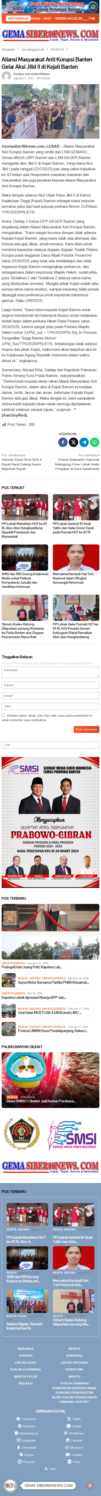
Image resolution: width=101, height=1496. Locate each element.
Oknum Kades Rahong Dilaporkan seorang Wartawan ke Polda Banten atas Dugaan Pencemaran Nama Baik (23, 630)
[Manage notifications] (90, 1485)
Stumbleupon (29, 1433)
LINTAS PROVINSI (74, 1362)
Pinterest (29, 1426)
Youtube (76, 1455)
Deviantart (29, 1447)
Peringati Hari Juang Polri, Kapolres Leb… (32, 967)
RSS (53, 1469)
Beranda (25, 1348)
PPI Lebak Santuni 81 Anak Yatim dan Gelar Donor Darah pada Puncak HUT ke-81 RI (73, 528)
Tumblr (77, 1426)
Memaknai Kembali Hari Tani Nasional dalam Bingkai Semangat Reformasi (73, 578)
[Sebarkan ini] (63, 442)
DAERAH (35, 978)
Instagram (29, 1440)
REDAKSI (26, 1383)
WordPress (76, 1433)
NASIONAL (74, 1355)
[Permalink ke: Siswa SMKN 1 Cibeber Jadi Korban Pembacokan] (50, 1080)
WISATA (74, 1376)
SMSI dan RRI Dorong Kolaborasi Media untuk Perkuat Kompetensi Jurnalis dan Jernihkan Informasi (25, 580)
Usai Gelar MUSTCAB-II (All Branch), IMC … (50, 1013)
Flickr (76, 1462)
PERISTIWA (74, 1369)
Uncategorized (13, 963)
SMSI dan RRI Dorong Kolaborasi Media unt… (23, 1279)
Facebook (29, 1419)
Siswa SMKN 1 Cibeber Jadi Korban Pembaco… (41, 1101)
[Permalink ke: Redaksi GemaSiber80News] (6, 76)
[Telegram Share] (84, 442)
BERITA (23, 978)
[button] (10, 1486)
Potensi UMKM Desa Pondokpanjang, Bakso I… (53, 1031)
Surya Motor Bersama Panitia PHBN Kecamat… (53, 982)
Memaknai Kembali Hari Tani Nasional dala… (70, 1283)
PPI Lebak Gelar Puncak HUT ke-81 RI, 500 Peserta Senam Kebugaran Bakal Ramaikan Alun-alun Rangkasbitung (76, 630)
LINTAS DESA (25, 1362)
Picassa (29, 1462)
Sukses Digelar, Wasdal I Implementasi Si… (25, 1326)
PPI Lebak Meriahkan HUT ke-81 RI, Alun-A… (26, 1239)
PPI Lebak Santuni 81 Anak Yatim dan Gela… (73, 1239)
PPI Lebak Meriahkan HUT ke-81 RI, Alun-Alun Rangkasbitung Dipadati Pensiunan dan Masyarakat (24, 530)
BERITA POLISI (16, 1316)
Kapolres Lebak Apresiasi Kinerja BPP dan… (34, 997)
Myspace (76, 1447)
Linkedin (76, 1440)
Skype (28, 1455)
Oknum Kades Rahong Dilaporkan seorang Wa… (71, 1322)
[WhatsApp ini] (94, 442)
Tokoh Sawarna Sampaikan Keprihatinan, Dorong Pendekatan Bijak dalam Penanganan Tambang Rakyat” (74, 1393)
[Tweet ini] (73, 442)
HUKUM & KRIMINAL (26, 1369)
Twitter (76, 1419)
